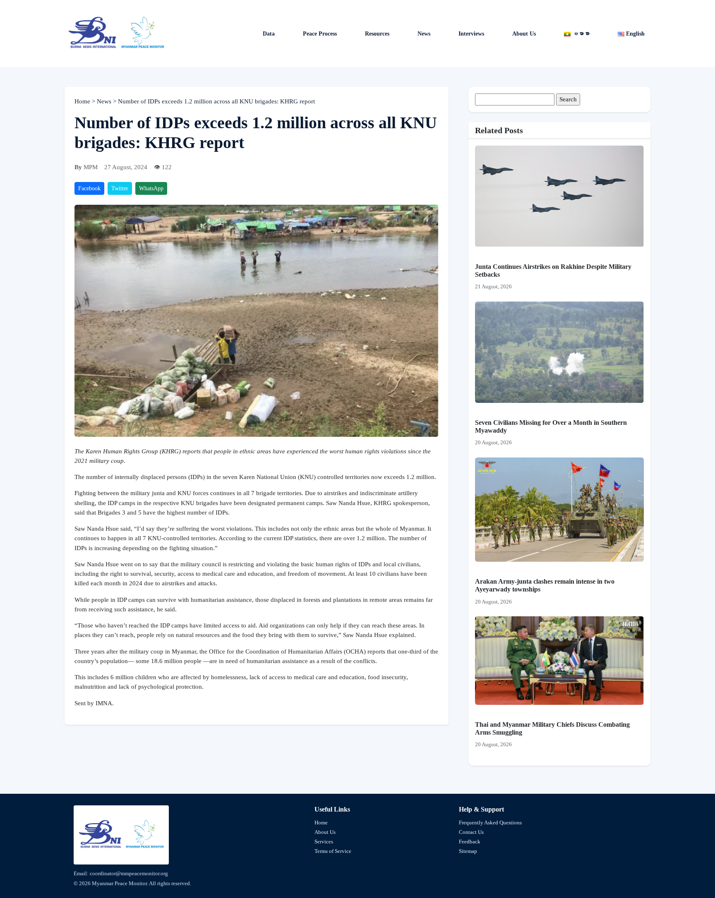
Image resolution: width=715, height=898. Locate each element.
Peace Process (320, 34)
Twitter (119, 188)
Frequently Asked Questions (490, 822)
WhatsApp (151, 188)
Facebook (89, 188)
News (105, 101)
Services (323, 841)
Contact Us (471, 832)
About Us (524, 34)
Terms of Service (332, 851)
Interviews (471, 34)
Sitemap (468, 851)
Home (83, 101)
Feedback (469, 841)
